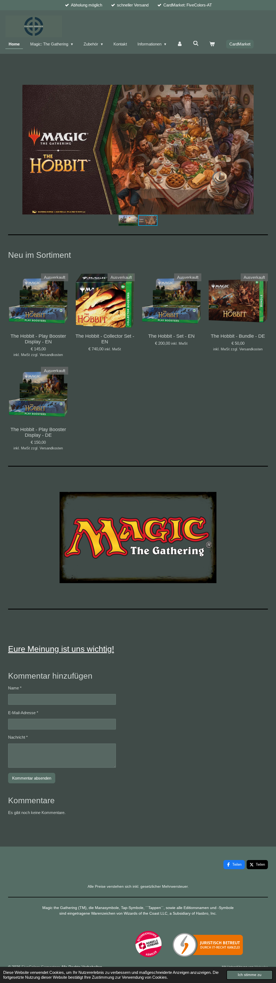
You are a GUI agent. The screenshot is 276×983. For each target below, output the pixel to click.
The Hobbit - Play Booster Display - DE (38, 432)
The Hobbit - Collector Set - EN (104, 338)
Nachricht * (18, 737)
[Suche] (196, 43)
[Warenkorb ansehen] (212, 44)
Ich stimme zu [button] (249, 975)
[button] (263, 89)
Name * (15, 688)
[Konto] (180, 44)
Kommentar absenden (31, 778)
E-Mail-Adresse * (23, 712)
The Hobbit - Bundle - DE (238, 336)
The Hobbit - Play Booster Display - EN (38, 338)
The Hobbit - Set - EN (171, 336)
